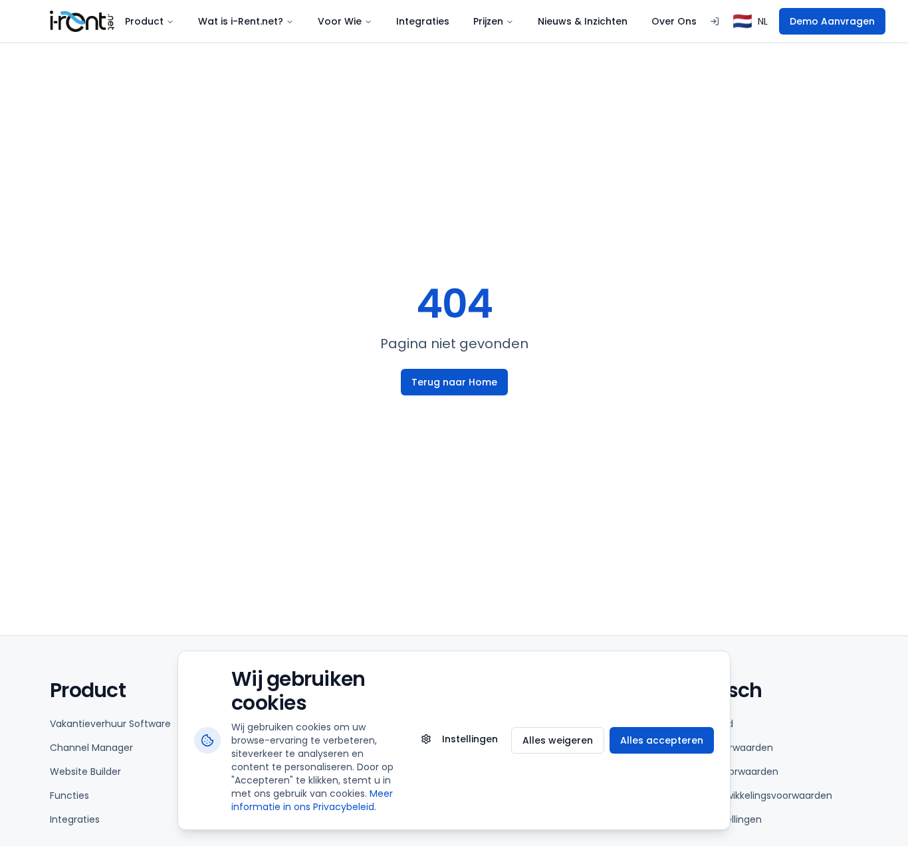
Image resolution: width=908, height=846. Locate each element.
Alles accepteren (661, 740)
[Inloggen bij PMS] (715, 21)
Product (144, 21)
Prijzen (488, 21)
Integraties (422, 21)
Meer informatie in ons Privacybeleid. (312, 800)
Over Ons (674, 21)
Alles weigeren (557, 740)
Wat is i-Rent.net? (240, 21)
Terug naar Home (454, 382)
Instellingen (470, 739)
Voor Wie (340, 21)
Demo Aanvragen (832, 21)
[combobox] (750, 21)
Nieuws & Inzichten (582, 21)
